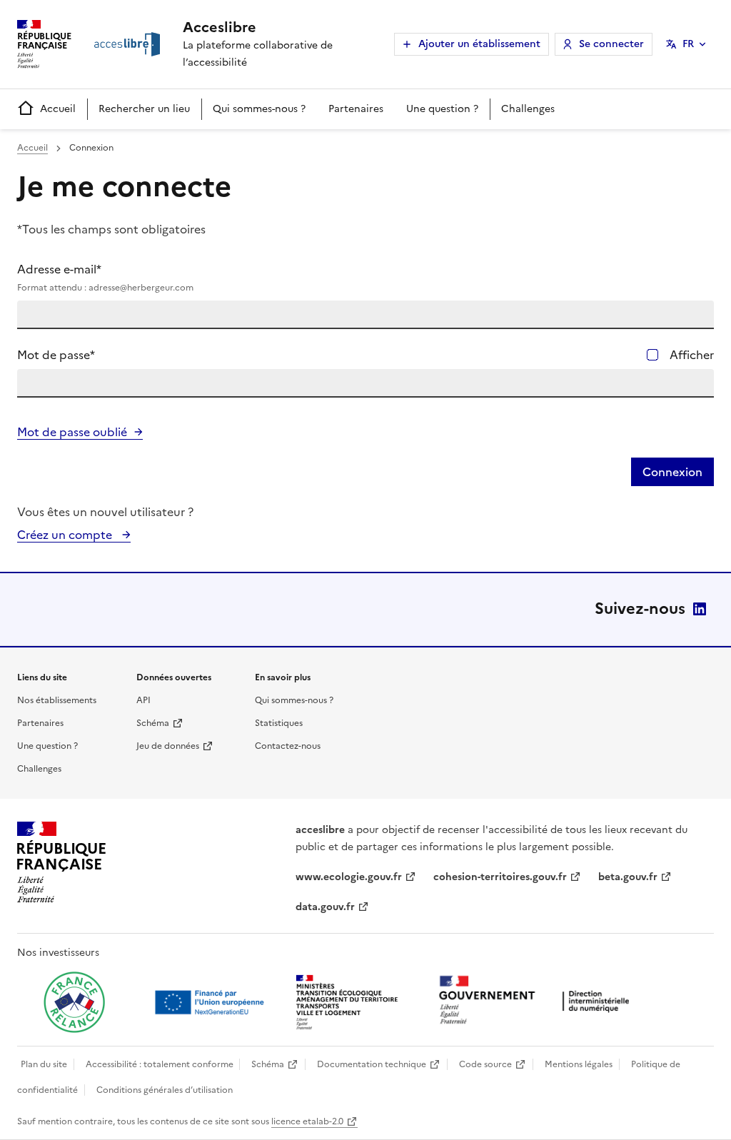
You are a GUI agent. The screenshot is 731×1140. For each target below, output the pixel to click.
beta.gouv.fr (627, 876)
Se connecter (611, 43)
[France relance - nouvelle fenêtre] (74, 1002)
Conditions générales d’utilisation (164, 1090)
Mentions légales (578, 1064)
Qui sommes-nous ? (259, 108)
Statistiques (279, 723)
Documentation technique (371, 1064)
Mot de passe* (56, 354)
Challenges (528, 108)
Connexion (672, 471)
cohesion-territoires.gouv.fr (500, 876)
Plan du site (44, 1064)
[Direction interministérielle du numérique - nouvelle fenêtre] (537, 1001)
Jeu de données (167, 746)
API (143, 700)
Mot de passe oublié (72, 431)
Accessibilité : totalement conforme (159, 1064)
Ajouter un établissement (479, 43)
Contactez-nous (288, 746)
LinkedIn (699, 609)
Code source (485, 1064)
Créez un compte (66, 534)
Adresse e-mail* (105, 277)
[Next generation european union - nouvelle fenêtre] (211, 1002)
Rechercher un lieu (144, 108)
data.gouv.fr (325, 906)
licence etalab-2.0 (307, 1121)
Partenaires (355, 108)
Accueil (58, 108)
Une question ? (442, 108)
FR (688, 43)
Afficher (692, 354)
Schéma (152, 723)
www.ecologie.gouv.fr (349, 876)
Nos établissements (56, 700)
